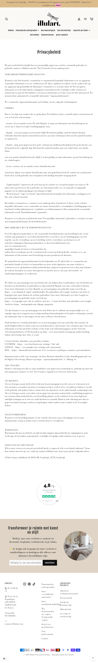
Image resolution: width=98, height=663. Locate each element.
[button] (5, 659)
